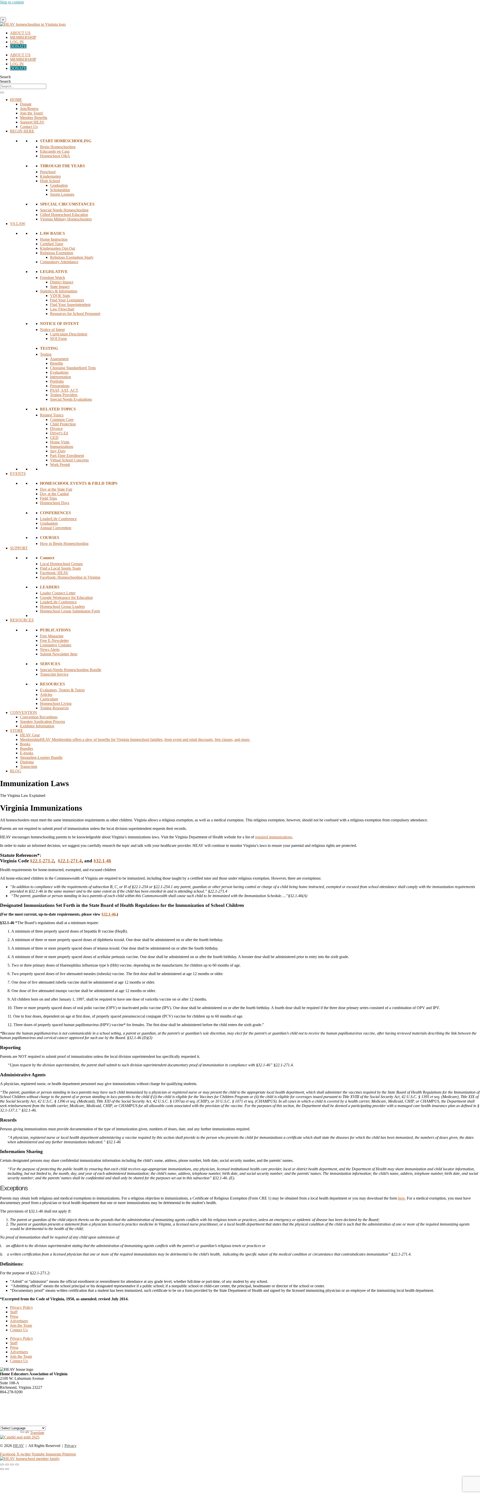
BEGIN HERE (22, 131)
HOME (16, 99)
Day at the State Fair (56, 489)
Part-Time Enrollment (67, 455)
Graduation (59, 185)
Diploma (27, 762)
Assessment (59, 359)
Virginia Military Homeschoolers (66, 219)
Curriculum (49, 699)
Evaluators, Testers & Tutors (62, 690)
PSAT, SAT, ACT (64, 390)
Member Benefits (33, 117)
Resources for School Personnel (75, 313)
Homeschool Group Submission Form (70, 611)
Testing (46, 354)
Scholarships (60, 190)
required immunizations (273, 837)
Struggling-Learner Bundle (41, 757)
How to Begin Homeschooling (64, 543)
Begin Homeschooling (58, 147)
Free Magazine (52, 636)
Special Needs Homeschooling (64, 210)
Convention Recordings (39, 717)
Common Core (62, 419)
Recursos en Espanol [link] (16, 1423)
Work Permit (60, 464)
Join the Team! (31, 113)
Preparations (60, 386)
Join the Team (21, 1325)
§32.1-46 (102, 860)
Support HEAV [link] (12, 1414)
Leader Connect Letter (58, 593)
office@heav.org (13, 1396)
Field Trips (48, 498)
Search (5, 77)
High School (50, 181)
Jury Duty (58, 451)
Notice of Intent (52, 329)
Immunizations (61, 446)
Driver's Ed (59, 433)
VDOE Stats (60, 295)
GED (54, 437)
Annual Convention (55, 528)
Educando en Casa (55, 151)
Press (14, 1316)
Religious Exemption (56, 253)
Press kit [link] (6, 1410)
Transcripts (28, 766)
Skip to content (12, 2)
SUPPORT (19, 548)
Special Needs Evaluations (71, 399)
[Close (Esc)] (17, 1464)
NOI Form (58, 338)
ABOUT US (20, 33)
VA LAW (17, 223)
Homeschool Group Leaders (62, 606)
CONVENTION (23, 712)
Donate (26, 104)
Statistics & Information (58, 291)
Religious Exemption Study (72, 257)
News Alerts (50, 649)
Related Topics (52, 415)
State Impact (60, 286)
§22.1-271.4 (70, 860)
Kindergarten (50, 176)
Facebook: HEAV (54, 573)
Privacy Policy (21, 1307)
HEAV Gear (30, 735)
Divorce (56, 428)
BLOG (15, 771)
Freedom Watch (52, 277)
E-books (26, 753)
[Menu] (2, 92)
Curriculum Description (68, 334)
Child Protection (63, 424)
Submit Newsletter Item (58, 654)
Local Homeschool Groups (61, 564)
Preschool (48, 172)
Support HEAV (32, 122)
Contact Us (29, 126)
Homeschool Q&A (55, 156)
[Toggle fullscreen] (7, 1464)
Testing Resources (54, 708)
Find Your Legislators (67, 300)
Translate (37, 1433)
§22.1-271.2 (42, 860)
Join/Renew (29, 108)
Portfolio (57, 381)
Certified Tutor (51, 244)
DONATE (18, 46)
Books (25, 744)
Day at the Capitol (54, 494)
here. (402, 1198)
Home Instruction (54, 239)
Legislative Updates (55, 645)
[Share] (12, 1464)
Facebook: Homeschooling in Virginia (70, 577)
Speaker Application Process (42, 721)
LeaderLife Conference (58, 519)
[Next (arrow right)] (7, 1469)
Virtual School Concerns (69, 460)
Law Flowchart (62, 309)
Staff (14, 1312)
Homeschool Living (56, 703)
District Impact (61, 282)
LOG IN (17, 42)
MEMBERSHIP (23, 37)
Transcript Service (54, 674)
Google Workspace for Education (66, 597)
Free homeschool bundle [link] (19, 1419)
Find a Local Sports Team (60, 568)
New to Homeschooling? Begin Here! (240, 10)
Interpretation (60, 377)
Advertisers (19, 1321)
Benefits (56, 363)
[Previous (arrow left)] (2, 1469)
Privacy (70, 1446)
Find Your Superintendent (70, 304)
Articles (46, 694)
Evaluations (59, 372)
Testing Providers (64, 395)
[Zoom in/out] (2, 1464)
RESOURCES (22, 620)
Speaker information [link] (16, 1401)
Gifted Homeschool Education (64, 214)
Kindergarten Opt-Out (57, 248)
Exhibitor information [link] (17, 1405)
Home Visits (60, 442)
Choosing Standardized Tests (73, 368)
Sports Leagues (62, 194)
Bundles (26, 748)
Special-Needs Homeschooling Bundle (70, 670)
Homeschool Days (54, 503)
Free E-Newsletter (54, 640)
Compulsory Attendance (59, 262)
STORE (16, 730)
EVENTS (18, 473)
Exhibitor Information (37, 726)
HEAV (18, 1446)
